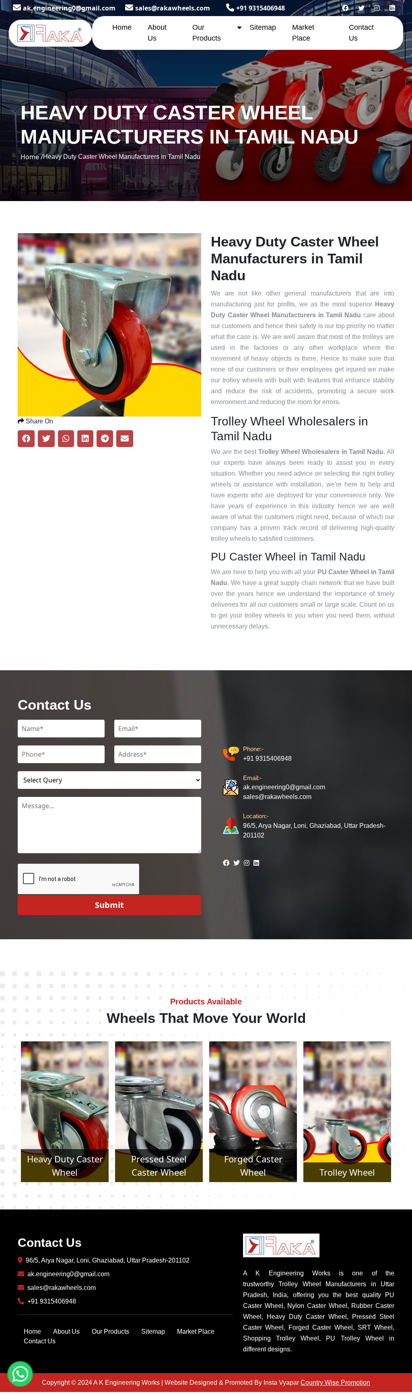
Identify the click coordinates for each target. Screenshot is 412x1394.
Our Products (110, 1331)
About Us (66, 1331)
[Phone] (233, 754)
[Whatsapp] (20, 1374)
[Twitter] (361, 8)
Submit (109, 904)
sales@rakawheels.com (172, 8)
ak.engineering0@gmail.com (69, 8)
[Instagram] (377, 8)
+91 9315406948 (260, 8)
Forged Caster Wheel (159, 1165)
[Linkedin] (392, 8)
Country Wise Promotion (335, 1382)
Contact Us (40, 1341)
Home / (32, 156)
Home (122, 27)
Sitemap (262, 27)
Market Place (195, 1331)
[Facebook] (345, 8)
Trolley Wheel (253, 1172)
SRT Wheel (347, 1172)
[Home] (50, 32)
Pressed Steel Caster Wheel (65, 1165)
